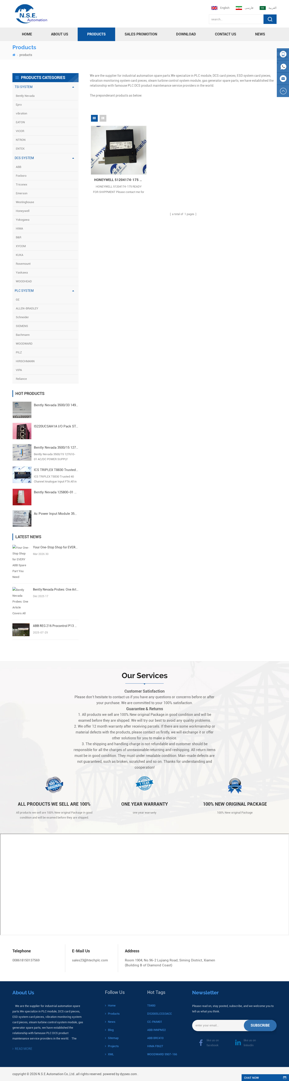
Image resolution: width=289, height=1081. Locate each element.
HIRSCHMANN (25, 361)
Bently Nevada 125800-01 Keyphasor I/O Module (56, 492)
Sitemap (113, 1038)
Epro (19, 104)
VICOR (20, 131)
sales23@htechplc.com (90, 960)
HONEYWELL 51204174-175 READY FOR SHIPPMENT (120, 180)
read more (23, 1049)
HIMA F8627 (155, 1046)
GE (17, 299)
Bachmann (23, 334)
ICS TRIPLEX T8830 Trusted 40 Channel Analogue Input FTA (56, 470)
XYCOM (21, 246)
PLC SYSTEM (24, 290)
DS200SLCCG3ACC (159, 1013)
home (27, 34)
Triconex (21, 184)
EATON (20, 122)
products (96, 34)
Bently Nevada (25, 95)
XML (111, 1054)
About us (59, 34)
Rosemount (23, 263)
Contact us (225, 34)
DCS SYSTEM (24, 158)
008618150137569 (26, 960)
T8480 (151, 1005)
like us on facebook (213, 1043)
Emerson (21, 193)
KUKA (19, 255)
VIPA (19, 370)
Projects (113, 1046)
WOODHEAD (24, 281)
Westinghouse (25, 202)
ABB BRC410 (155, 1038)
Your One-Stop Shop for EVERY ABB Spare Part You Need (55, 547)
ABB (18, 167)
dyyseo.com (128, 1074)
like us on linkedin (250, 1043)
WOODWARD (24, 343)
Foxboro (21, 175)
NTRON (21, 140)
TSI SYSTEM (24, 87)
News (260, 34)
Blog (111, 1030)
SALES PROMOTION (141, 34)
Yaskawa (22, 272)
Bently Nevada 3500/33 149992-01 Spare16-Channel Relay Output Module (56, 405)
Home (112, 1005)
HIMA (19, 228)
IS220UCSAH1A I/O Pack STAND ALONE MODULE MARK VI (56, 426)
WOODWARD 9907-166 (162, 1054)
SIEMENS (22, 326)
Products (114, 1013)
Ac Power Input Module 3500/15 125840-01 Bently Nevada (56, 514)
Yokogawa (22, 219)
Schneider (22, 317)
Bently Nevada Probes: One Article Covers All (55, 589)
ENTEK (20, 148)
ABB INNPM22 (156, 1030)
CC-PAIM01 (154, 1021)
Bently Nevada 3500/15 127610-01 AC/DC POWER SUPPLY (56, 447)
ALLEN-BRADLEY (27, 308)
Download (186, 34)
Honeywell (22, 211)
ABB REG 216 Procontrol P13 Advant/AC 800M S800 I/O (55, 626)
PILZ (19, 352)
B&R (18, 237)
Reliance (21, 378)
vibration (21, 113)
